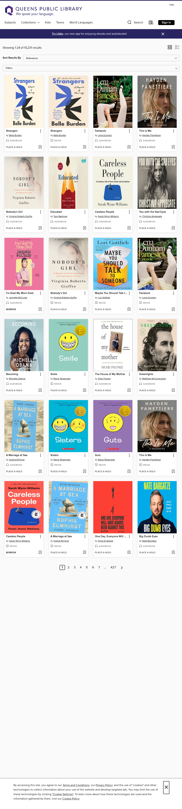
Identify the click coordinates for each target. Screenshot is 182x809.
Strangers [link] (12, 131)
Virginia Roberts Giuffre (20, 216)
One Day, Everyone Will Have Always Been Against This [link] (111, 536)
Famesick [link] (100, 131)
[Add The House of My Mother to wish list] (129, 390)
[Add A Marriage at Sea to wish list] (40, 471)
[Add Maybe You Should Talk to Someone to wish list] (129, 309)
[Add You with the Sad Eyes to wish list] (173, 228)
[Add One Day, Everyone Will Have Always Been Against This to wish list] (129, 552)
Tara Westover (60, 216)
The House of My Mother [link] (110, 374)
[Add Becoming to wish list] (40, 390)
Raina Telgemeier (62, 378)
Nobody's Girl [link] (14, 212)
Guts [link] (98, 455)
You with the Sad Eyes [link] (152, 212)
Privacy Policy (104, 785)
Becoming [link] (12, 374)
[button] (135, 23)
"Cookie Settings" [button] (62, 794)
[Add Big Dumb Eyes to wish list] (173, 552)
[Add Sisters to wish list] (84, 471)
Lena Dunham (105, 135)
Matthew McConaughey (154, 378)
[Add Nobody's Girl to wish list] (40, 228)
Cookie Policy (70, 798)
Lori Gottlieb (104, 297)
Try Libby (57, 34)
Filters (9, 68)
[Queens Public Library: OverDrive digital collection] (43, 11)
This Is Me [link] (145, 131)
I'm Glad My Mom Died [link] (19, 293)
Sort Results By (12, 58)
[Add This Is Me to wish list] (173, 147)
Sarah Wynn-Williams (108, 216)
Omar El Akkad (105, 541)
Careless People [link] (104, 212)
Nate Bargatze (149, 541)
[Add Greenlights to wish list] (173, 390)
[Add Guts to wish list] (129, 471)
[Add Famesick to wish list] (129, 147)
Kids (48, 23)
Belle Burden (15, 135)
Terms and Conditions (76, 785)
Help (171, 5)
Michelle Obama (17, 378)
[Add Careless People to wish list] (129, 228)
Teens (60, 23)
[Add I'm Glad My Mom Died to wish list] (40, 309)
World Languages (81, 23)
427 (113, 567)
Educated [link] (56, 212)
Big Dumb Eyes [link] (148, 536)
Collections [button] (29, 23)
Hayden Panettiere (151, 135)
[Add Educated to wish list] (84, 228)
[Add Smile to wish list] (84, 390)
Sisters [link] (54, 455)
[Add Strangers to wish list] (40, 147)
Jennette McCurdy (18, 297)
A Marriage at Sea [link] (16, 455)
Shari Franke (104, 378)
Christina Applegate (152, 216)
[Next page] (121, 567)
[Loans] (151, 23)
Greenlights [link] (146, 374)
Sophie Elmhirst (17, 459)
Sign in (166, 23)
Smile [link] (53, 374)
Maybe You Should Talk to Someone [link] (111, 293)
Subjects (10, 23)
